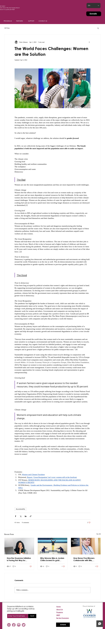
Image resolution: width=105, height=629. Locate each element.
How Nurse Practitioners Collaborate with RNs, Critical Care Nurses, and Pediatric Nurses (84, 559)
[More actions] (89, 42)
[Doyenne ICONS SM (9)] (14, 625)
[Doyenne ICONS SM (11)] (9, 625)
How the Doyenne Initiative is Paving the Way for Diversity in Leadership (19, 559)
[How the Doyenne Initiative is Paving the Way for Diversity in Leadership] (19, 546)
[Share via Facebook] (16, 516)
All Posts (7, 28)
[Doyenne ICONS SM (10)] (23, 625)
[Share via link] (31, 516)
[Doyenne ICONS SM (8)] (19, 625)
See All (98, 534)
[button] (31, 21)
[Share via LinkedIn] (26, 516)
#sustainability (20, 509)
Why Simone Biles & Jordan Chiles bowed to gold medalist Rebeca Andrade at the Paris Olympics (52, 559)
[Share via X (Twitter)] (21, 516)
